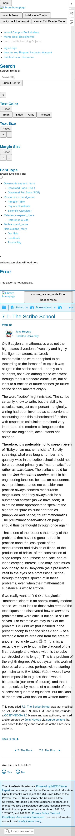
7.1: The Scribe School (36, 706)
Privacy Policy (40, 813)
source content (55, 719)
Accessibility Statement (30, 817)
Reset (6, 108)
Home (19, 307)
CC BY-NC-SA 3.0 (15, 715)
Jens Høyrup (23, 331)
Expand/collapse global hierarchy (6, 307)
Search (7, 831)
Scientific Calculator (20, 210)
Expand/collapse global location (71, 306)
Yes (9, 772)
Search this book (10, 70)
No (22, 772)
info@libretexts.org (29, 821)
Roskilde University (27, 336)
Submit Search (11, 82)
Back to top (9, 738)
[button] (14, 238)
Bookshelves (43, 307)
